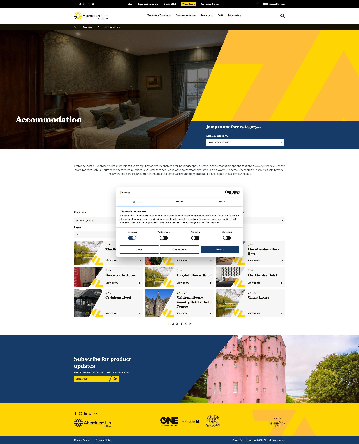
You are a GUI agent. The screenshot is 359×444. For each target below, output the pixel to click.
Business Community (148, 4)
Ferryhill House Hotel (194, 275)
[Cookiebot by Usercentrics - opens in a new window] (227, 192)
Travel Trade (188, 4)
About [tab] (221, 201)
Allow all (220, 249)
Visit (130, 4)
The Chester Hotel (262, 275)
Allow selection (179, 249)
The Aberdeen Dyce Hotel (263, 252)
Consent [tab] (137, 202)
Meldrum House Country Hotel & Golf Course (193, 302)
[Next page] (190, 324)
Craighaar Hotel (118, 298)
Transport (207, 16)
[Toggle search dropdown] (282, 16)
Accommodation (186, 16)
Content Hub (170, 4)
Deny (139, 249)
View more (111, 261)
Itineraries (234, 16)
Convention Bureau (210, 4)
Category (238, 212)
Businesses (87, 27)
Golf (220, 16)
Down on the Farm (120, 275)
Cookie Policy (81, 440)
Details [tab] (179, 201)
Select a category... (217, 135)
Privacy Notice (104, 440)
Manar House (258, 298)
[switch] (164, 238)
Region (78, 227)
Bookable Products (159, 16)
